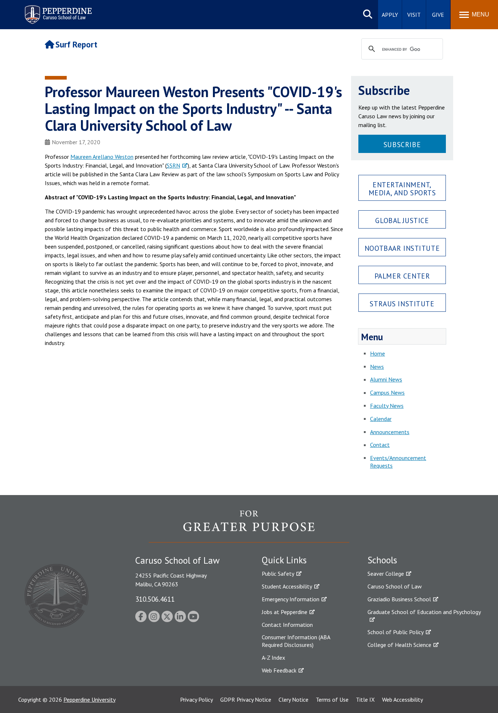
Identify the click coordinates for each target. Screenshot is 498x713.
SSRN (173, 165)
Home (377, 353)
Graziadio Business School (399, 599)
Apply (390, 14)
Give (438, 14)
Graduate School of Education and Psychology (424, 612)
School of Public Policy (395, 632)
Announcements (389, 432)
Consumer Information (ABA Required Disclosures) (296, 640)
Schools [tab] (382, 560)
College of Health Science (399, 644)
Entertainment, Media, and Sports (402, 188)
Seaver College (385, 573)
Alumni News (386, 379)
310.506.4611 (155, 598)
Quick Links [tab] (284, 560)
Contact (380, 444)
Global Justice (402, 220)
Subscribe (402, 144)
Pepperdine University (89, 699)
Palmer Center (402, 275)
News (377, 366)
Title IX (365, 699)
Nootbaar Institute (402, 248)
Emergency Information (290, 599)
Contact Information (287, 624)
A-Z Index (273, 657)
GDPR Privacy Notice (245, 699)
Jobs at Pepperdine (284, 612)
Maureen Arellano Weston (101, 156)
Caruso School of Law (394, 586)
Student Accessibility (287, 586)
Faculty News (387, 405)
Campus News (387, 392)
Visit (414, 14)
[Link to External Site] (249, 526)
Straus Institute (402, 303)
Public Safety (278, 573)
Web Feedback (279, 670)
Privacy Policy (196, 699)
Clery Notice (293, 699)
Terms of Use (332, 699)
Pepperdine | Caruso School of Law (57, 10)
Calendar (381, 418)
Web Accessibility (402, 699)
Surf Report (76, 44)
